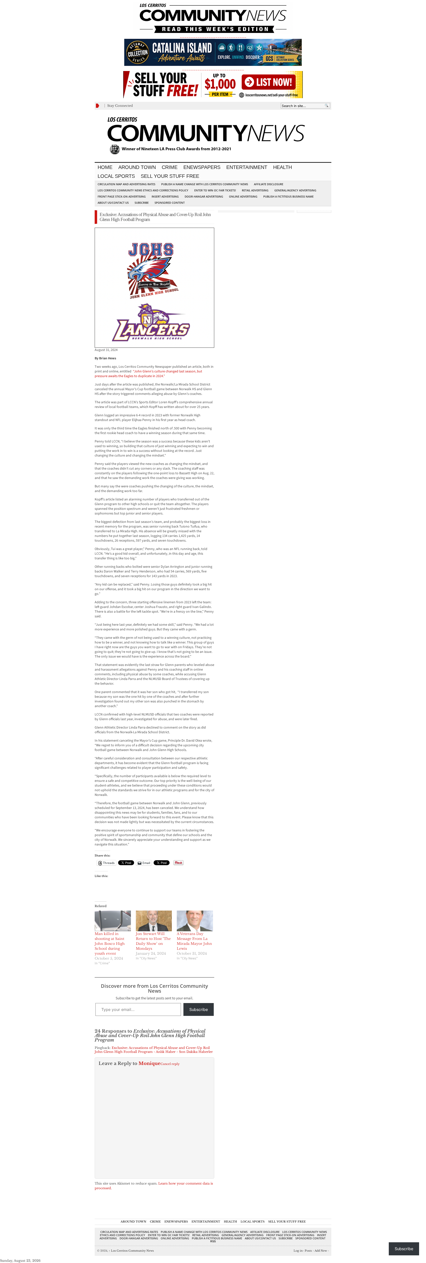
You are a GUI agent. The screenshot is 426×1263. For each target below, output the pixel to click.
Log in (298, 1250)
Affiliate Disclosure (268, 184)
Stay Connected (120, 106)
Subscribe (142, 202)
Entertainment (246, 167)
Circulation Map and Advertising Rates (126, 184)
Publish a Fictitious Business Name (288, 196)
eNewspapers (201, 167)
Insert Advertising (165, 196)
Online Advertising (243, 196)
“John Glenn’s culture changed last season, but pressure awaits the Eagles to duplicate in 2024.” (148, 374)
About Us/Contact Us (113, 202)
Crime (170, 167)
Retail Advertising (255, 190)
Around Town (137, 167)
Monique (149, 1063)
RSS (213, 1241)
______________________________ (213, 36)
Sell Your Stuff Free (170, 176)
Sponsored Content (170, 202)
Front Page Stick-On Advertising (122, 196)
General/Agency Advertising (295, 190)
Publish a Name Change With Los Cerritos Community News (204, 184)
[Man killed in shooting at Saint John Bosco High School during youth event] (113, 921)
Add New (321, 1250)
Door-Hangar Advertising (204, 196)
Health (282, 167)
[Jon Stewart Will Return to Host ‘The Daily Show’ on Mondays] (154, 921)
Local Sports (116, 176)
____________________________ (213, 69)
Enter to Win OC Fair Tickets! (215, 190)
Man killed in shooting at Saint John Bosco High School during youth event (110, 944)
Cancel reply (170, 1064)
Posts (308, 1250)
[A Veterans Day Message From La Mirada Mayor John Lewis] (195, 921)
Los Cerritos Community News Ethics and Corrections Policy (143, 190)
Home (105, 167)
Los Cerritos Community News (131, 1250)
